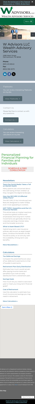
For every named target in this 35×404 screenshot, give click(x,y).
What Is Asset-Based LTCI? (13, 226)
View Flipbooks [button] (11, 99)
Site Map (3, 391)
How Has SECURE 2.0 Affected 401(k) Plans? (15, 197)
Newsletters (9, 180)
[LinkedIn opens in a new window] (5, 74)
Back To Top (27, 397)
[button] (28, 21)
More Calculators (10, 301)
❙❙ (19, 37)
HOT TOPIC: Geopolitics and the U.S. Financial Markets (17, 209)
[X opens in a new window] (14, 74)
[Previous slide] (2, 34)
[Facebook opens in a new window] (9, 74)
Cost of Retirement (10, 289)
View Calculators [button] (12, 141)
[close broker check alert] (32, 2)
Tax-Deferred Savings (11, 256)
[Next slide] (33, 34)
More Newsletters (10, 245)
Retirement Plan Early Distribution (17, 267)
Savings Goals (8, 279)
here (16, 384)
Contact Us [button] (10, 120)
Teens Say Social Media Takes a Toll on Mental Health (17, 185)
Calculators (8, 252)
